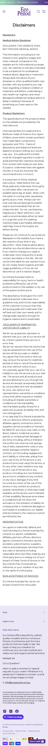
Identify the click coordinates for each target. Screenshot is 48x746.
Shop (5, 612)
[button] (38, 11)
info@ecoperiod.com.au (17, 682)
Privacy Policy (8, 731)
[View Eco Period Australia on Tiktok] (11, 711)
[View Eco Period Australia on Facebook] (17, 711)
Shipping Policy (34, 731)
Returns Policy (21, 731)
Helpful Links (8, 621)
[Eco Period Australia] (24, 11)
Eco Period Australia (17, 724)
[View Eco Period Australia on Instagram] (5, 711)
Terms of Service (9, 733)
